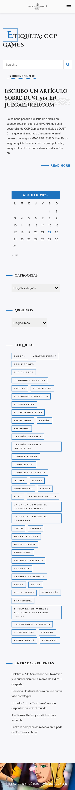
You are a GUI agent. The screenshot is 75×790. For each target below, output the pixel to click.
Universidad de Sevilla (32, 624)
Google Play (24, 464)
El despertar (24, 404)
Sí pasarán (50, 592)
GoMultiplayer (26, 456)
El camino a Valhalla (31, 396)
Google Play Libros (30, 472)
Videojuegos (24, 632)
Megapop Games (26, 536)
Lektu (18, 528)
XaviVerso (50, 640)
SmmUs (36, 584)
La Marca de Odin (43, 496)
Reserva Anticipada (29, 576)
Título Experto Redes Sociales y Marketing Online (31, 612)
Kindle (45, 488)
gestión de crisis (28, 436)
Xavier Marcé (24, 640)
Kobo (18, 496)
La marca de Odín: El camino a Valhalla (30, 506)
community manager (30, 380)
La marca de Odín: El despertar (30, 518)
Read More (60, 165)
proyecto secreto (28, 560)
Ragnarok (22, 568)
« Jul (15, 255)
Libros (35, 528)
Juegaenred (23, 488)
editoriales (42, 388)
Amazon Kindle (45, 356)
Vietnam (47, 632)
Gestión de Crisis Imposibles (28, 446)
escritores (23, 420)
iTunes (37, 480)
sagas (18, 584)
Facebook (21, 428)
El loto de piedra (28, 412)
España (44, 420)
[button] (69, 5)
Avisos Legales (54, 784)
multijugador (25, 544)
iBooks (19, 480)
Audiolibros (23, 372)
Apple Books (24, 364)
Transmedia (23, 600)
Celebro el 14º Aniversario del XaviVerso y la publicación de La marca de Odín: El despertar (37, 679)
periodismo (23, 552)
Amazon (20, 356)
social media (24, 592)
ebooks (20, 388)
